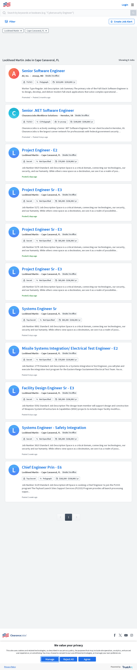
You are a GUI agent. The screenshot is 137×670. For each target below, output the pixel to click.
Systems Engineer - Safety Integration (54, 427)
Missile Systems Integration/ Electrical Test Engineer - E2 (70, 348)
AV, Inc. (25, 75)
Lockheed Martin (30, 155)
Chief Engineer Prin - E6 (42, 467)
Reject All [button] (68, 659)
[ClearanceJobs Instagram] (132, 635)
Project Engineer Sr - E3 (42, 189)
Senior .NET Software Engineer (48, 110)
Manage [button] (49, 659)
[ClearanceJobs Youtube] (126, 635)
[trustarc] (127, 667)
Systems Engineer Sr (39, 308)
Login (125, 4)
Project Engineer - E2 (39, 150)
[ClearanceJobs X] (120, 635)
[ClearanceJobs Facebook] (115, 635)
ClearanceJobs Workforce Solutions (40, 115)
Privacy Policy (10, 667)
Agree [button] (87, 659)
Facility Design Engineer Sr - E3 (48, 387)
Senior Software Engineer (43, 70)
